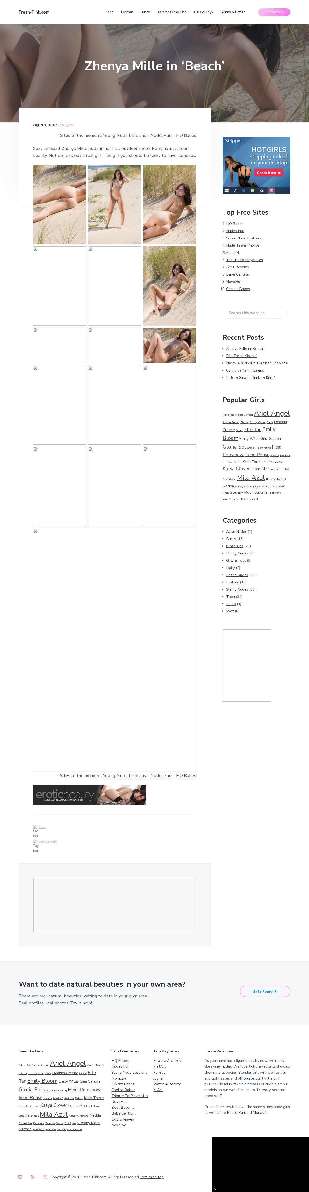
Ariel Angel (272, 413)
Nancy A (271, 479)
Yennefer (228, 499)
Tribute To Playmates (244, 260)
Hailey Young (263, 447)
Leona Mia (258, 468)
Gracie (250, 447)
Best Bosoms (237, 267)
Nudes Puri (235, 231)
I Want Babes (123, 1084)
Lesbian (232, 582)
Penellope (254, 486)
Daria (270, 422)
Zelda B (238, 499)
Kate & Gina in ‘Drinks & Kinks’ (250, 377)
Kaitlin (237, 462)
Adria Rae (228, 415)
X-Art (158, 1089)
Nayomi (281, 479)
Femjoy (159, 1072)
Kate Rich (278, 462)
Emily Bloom (42, 1081)
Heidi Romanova (85, 1090)
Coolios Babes (238, 289)
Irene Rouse (257, 455)
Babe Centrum (238, 274)
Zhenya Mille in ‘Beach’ (245, 348)
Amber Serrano (244, 415)
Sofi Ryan (70, 1123)
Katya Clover (236, 468)
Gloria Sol (234, 446)
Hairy (230, 567)
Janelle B (285, 455)
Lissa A (23, 1116)
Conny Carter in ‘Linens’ (245, 370)
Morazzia (233, 252)
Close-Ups (234, 546)
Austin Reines (231, 422)
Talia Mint (274, 493)
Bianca (244, 422)
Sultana (260, 492)
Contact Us (274, 12)
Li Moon (278, 469)
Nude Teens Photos (243, 245)
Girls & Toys (236, 560)
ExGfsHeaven (123, 1119)
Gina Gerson (270, 438)
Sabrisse (266, 486)
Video (231, 604)
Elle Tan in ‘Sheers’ (241, 355)
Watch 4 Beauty (167, 1084)
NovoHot (234, 281)
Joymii (158, 1078)
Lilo (270, 469)
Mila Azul (251, 477)
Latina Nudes (237, 575)
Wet (230, 611)
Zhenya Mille (47, 842)
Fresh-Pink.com (34, 12)
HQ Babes (186, 135)
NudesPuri (161, 135)
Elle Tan (252, 430)
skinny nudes (221, 1066)
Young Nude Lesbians (124, 135)
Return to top (152, 1177)
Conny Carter (258, 422)
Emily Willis (249, 438)
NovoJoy (119, 1125)
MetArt (159, 1066)
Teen (42, 827)
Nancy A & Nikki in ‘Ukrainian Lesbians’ (257, 363)
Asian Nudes (236, 531)
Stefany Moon (241, 492)
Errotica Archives (167, 1060)
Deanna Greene (65, 1073)
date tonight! (265, 991)
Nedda (228, 486)
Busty (231, 538)
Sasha (276, 486)
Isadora (274, 455)
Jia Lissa (227, 462)
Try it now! (81, 1003)
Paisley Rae (241, 486)
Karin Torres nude (257, 461)
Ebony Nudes (237, 553)
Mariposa (230, 479)
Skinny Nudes (237, 589)
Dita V (239, 430)
